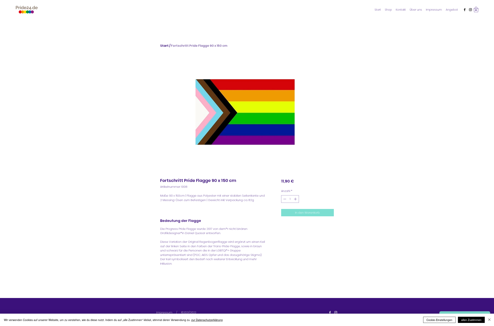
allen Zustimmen (471, 320)
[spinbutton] (290, 199)
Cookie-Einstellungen (439, 320)
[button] (476, 9)
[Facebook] (465, 10)
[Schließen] (489, 320)
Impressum (164, 312)
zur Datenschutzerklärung (207, 320)
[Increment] (295, 199)
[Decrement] (284, 199)
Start (164, 45)
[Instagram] (470, 10)
